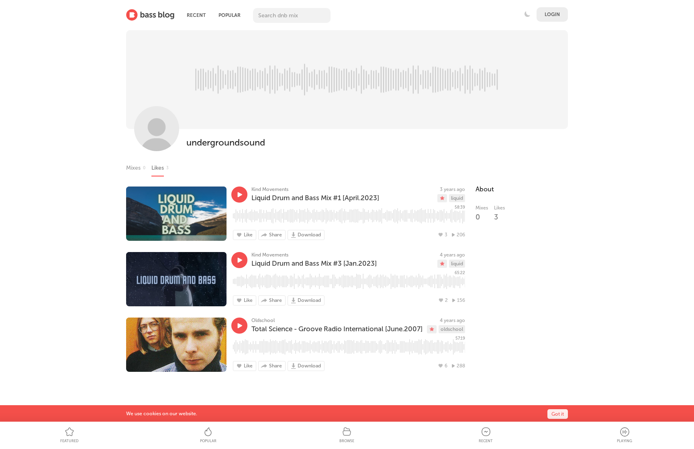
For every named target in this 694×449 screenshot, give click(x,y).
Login (552, 14)
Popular (229, 15)
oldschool (452, 329)
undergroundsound (225, 142)
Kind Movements (269, 189)
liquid (457, 198)
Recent (196, 15)
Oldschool (263, 320)
